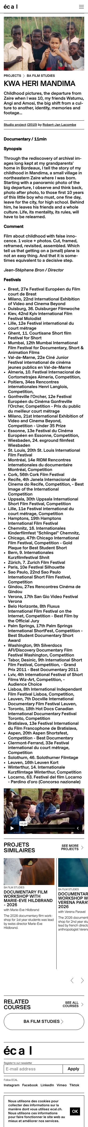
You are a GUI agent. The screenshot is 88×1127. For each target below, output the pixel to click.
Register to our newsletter (18, 1063)
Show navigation (81, 6)
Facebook (30, 1085)
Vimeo (62, 1085)
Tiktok (74, 1085)
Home (10, 6)
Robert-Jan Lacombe (59, 125)
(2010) (32, 125)
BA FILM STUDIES (41, 76)
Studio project (15, 125)
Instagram (11, 1085)
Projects (12, 76)
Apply (73, 1068)
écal (17, 1050)
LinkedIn (47, 1085)
